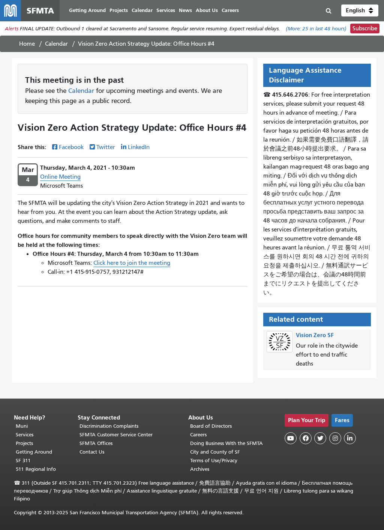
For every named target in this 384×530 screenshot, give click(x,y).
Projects (24, 443)
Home (27, 43)
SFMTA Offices (96, 443)
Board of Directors (211, 426)
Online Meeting (60, 176)
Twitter (105, 147)
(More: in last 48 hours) (316, 28)
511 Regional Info (36, 469)
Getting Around (34, 452)
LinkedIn (139, 147)
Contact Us (92, 452)
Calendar (56, 43)
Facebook (71, 147)
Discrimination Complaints (109, 426)
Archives (199, 469)
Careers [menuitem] (230, 10)
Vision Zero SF (315, 335)
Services (24, 434)
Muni (22, 426)
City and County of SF (215, 452)
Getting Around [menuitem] (87, 10)
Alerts (11, 28)
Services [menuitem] (165, 10)
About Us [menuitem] (207, 10)
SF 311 (23, 460)
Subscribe (364, 28)
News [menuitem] (185, 10)
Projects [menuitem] (119, 10)
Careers (198, 434)
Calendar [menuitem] (142, 10)
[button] (359, 10)
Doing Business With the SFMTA (226, 443)
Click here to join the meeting (131, 263)
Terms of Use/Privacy (213, 460)
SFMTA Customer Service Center (116, 434)
